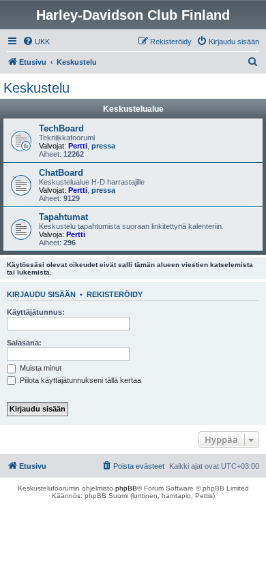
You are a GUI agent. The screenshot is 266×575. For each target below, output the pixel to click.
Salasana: (24, 343)
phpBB (126, 488)
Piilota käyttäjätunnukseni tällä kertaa (79, 380)
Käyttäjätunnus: (36, 312)
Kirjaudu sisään (41, 294)
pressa (103, 146)
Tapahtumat (63, 217)
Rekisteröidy (115, 294)
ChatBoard (61, 173)
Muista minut (39, 368)
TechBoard (61, 128)
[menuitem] (36, 41)
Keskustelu (36, 87)
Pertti (77, 146)
